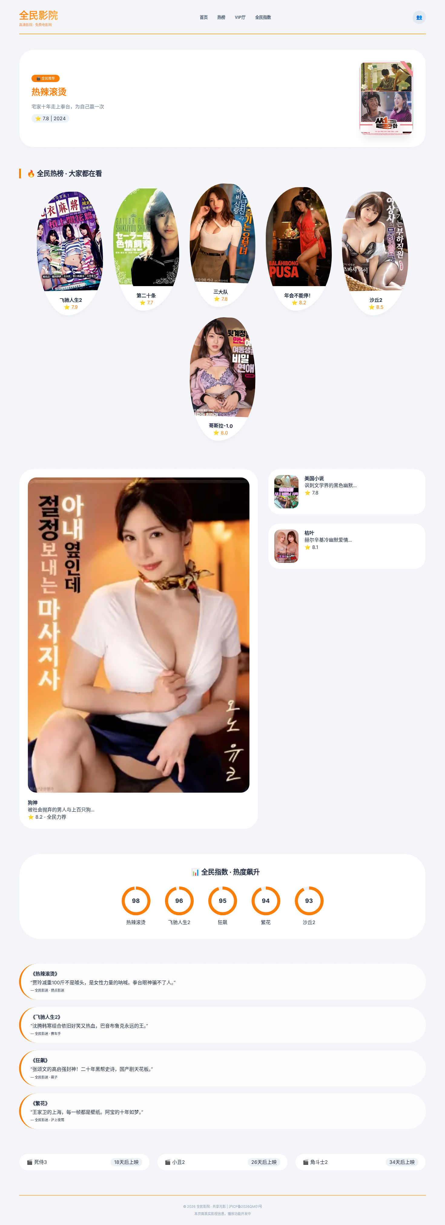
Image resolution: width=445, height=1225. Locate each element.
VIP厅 (240, 17)
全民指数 (263, 17)
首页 (204, 17)
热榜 (221, 17)
